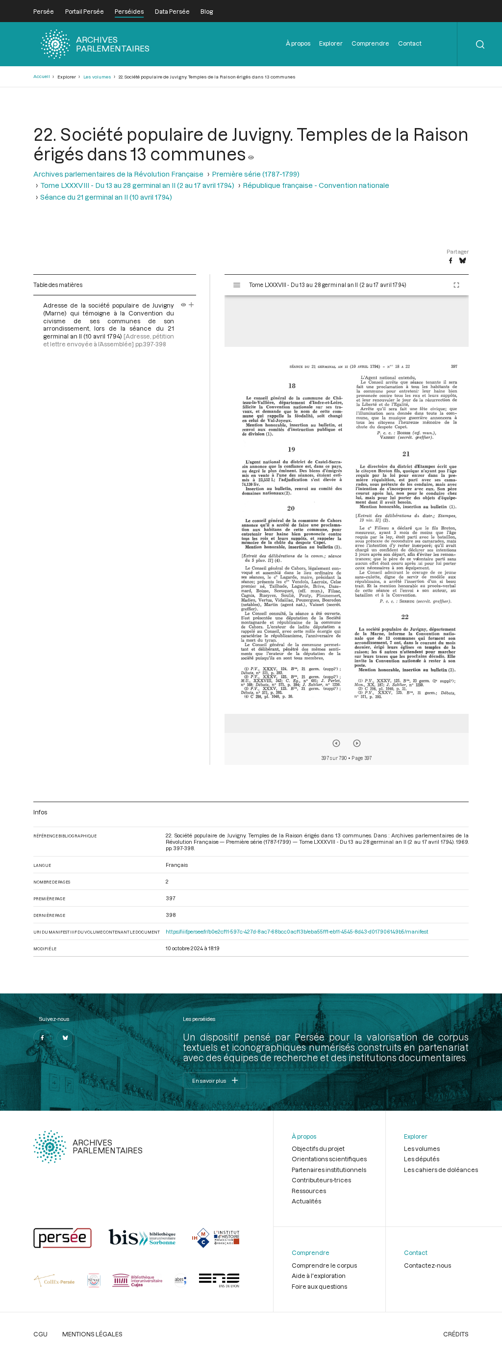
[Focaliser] (191, 305)
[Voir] (251, 153)
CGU (40, 1333)
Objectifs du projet (318, 1148)
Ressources (309, 1190)
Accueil (41, 76)
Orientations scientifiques (329, 1158)
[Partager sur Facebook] (450, 261)
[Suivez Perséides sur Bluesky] (65, 1038)
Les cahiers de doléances (441, 1169)
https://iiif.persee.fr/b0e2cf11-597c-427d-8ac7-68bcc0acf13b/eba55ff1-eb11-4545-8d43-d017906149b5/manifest (297, 931)
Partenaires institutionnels (329, 1169)
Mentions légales (92, 1333)
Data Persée (172, 11)
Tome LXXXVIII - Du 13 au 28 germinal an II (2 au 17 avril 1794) (137, 185)
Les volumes (97, 76)
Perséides (129, 11)
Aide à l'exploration (319, 1275)
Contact (410, 43)
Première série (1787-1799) (256, 174)
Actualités (306, 1201)
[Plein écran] (456, 285)
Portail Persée (84, 11)
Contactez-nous (427, 1265)
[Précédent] (336, 743)
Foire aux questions (319, 1286)
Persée (43, 11)
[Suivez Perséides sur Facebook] (42, 1038)
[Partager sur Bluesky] (462, 261)
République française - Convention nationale (316, 185)
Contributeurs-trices (321, 1179)
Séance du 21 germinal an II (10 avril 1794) (106, 197)
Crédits (456, 1333)
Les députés (421, 1158)
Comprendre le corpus (324, 1265)
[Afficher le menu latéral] (236, 285)
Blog (207, 11)
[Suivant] (357, 743)
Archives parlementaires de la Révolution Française (118, 174)
